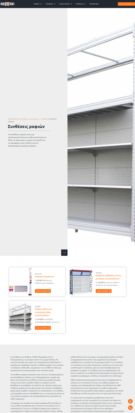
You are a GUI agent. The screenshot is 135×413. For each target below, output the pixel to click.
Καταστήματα (64, 4)
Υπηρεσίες (49, 4)
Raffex (36, 4)
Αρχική (10, 119)
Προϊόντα (79, 4)
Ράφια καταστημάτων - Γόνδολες (35, 119)
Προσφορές (94, 4)
